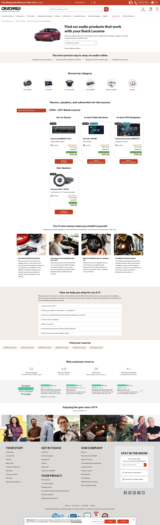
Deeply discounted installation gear (96, 60)
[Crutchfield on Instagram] (130, 492)
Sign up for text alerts (133, 472)
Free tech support (86, 471)
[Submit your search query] (106, 9)
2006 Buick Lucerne (10, 347)
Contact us (44, 452)
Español (44, 463)
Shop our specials (11, 474)
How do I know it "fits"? (49, 306)
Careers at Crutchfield (48, 471)
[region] (80, 428)
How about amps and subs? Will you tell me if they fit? (59, 329)
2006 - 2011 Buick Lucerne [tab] (26, 110)
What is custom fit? (48, 324)
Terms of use (75, 505)
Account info (10, 456)
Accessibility (84, 505)
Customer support (47, 456)
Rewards (8, 459)
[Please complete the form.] (145, 465)
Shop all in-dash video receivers (96, 161)
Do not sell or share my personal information (55, 491)
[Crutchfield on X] (139, 492)
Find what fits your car (7, 21)
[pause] (94, 2)
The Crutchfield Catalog (88, 485)
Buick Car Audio (20, 21)
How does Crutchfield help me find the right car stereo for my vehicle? (63, 315)
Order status (10, 452)
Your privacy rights (47, 483)
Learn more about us (79, 411)
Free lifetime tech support (120, 60)
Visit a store (45, 467)
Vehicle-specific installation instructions (68, 60)
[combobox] (79, 9)
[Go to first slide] (92, 2)
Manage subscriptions (13, 482)
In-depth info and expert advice (42, 60)
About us (84, 452)
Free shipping (22, 2)
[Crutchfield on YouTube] (143, 492)
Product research (86, 467)
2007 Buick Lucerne (27, 347)
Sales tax (67, 505)
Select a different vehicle (72, 48)
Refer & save (10, 463)
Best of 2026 (93, 123)
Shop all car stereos (63, 161)
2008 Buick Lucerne (44, 347)
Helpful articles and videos (89, 482)
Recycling (9, 471)
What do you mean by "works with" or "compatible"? (58, 310)
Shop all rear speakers (64, 212)
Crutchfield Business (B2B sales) (91, 463)
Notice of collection (47, 494)
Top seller (53, 123)
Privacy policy (45, 480)
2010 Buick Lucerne (79, 347)
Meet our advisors (86, 459)
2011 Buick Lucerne (96, 347)
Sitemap (93, 505)
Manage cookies (46, 487)
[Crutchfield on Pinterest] (134, 492)
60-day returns (80, 2)
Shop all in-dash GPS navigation (128, 161)
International (45, 459)
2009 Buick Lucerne (62, 347)
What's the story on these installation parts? (55, 333)
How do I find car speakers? (50, 319)
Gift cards (9, 478)
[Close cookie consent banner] (133, 519)
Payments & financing (13, 467)
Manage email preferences (49, 498)
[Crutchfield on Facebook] (125, 492)
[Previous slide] (68, 2)
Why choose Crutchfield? (89, 456)
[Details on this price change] (76, 149)
